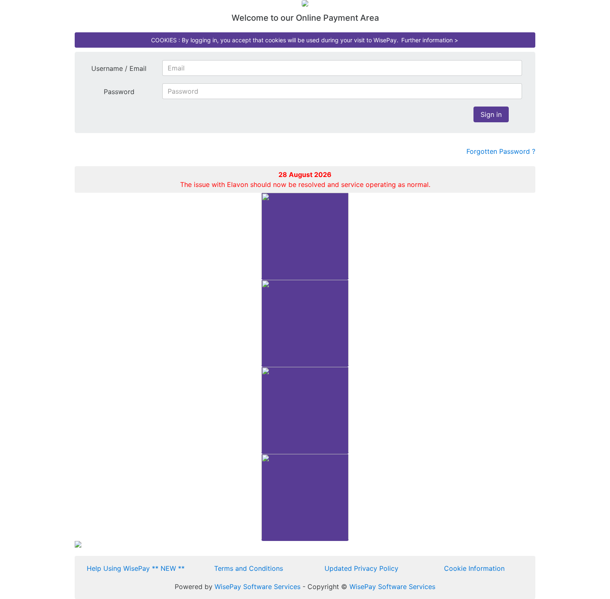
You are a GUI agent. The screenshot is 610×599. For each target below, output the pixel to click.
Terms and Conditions (248, 568)
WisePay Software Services (257, 586)
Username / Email (118, 68)
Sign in (491, 114)
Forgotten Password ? (500, 151)
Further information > (429, 40)
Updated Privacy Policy (361, 568)
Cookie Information (474, 568)
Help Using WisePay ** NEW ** (136, 568)
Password (119, 91)
